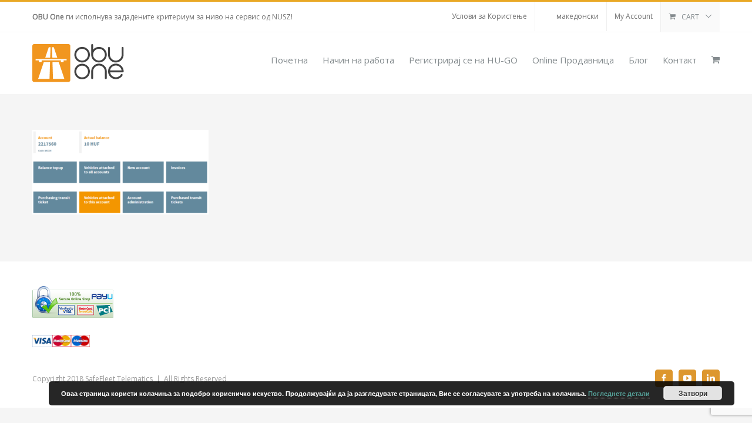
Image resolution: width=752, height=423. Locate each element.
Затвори (693, 393)
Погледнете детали (619, 393)
